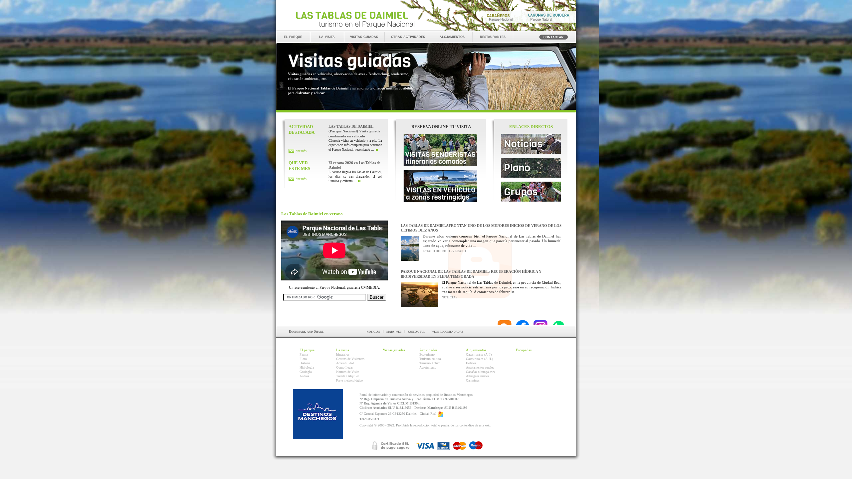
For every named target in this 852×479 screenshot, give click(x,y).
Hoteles (471, 363)
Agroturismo (427, 367)
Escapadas (524, 350)
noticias (373, 331)
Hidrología (307, 367)
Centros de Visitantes (350, 359)
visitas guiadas (364, 36)
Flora (303, 359)
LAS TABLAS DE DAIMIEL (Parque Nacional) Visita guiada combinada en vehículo (354, 131)
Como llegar (344, 367)
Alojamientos (476, 350)
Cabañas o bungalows (480, 372)
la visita (327, 36)
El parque (307, 350)
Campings (473, 380)
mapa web (393, 331)
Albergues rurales (477, 376)
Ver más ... (303, 151)
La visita (342, 350)
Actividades (428, 350)
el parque (293, 36)
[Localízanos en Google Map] (440, 414)
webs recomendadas (447, 331)
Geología (306, 372)
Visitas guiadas (394, 350)
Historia (305, 363)
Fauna (304, 354)
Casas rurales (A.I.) (479, 354)
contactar (416, 331)
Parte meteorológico (349, 380)
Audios (304, 376)
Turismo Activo (429, 363)
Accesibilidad (345, 363)
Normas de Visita (347, 372)
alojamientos (452, 36)
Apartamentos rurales (480, 367)
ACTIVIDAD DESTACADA (302, 129)
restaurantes (493, 36)
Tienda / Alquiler (347, 376)
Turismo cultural (430, 359)
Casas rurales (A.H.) (479, 359)
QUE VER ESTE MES (299, 165)
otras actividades (408, 36)
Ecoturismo (427, 354)
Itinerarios (342, 354)
